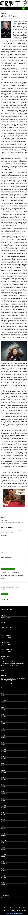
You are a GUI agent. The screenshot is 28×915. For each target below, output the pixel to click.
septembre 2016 (4, 884)
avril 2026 (3, 695)
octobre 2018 (3, 837)
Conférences (3, 615)
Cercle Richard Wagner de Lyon (7, 680)
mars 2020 (3, 802)
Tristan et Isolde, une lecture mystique (9, 668)
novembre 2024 (4, 714)
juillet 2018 (3, 842)
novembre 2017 (4, 858)
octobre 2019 (3, 814)
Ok (7, 913)
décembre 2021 (4, 774)
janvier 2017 (3, 877)
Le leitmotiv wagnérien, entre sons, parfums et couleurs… (13, 663)
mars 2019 (3, 828)
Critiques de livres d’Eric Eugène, (8, 661)
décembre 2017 (4, 856)
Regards (2, 670)
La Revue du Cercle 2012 (6, 644)
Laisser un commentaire (17, 18)
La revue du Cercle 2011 (6, 642)
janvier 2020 (3, 807)
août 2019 (3, 819)
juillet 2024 (3, 723)
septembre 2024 (4, 718)
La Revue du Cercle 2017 (6, 654)
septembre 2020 (4, 793)
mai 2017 (2, 868)
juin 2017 (2, 865)
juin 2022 (2, 763)
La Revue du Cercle (4, 630)
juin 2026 (2, 690)
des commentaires (5, 897)
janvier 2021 (3, 788)
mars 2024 (3, 730)
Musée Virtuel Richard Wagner (7, 683)
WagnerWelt (3, 622)
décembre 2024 (4, 711)
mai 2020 (2, 798)
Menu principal (26, 8)
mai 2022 (2, 765)
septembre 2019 (4, 816)
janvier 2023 (3, 751)
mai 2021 (2, 784)
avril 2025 (3, 704)
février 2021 (3, 786)
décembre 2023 (4, 737)
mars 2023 (3, 746)
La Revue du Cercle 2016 (6, 651)
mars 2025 (3, 707)
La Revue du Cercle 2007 (6, 633)
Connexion (3, 893)
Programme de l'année (5, 617)
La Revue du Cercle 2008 (6, 635)
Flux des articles (5, 895)
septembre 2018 (4, 840)
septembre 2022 (4, 760)
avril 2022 (3, 767)
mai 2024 (2, 725)
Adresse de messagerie (6, 557)
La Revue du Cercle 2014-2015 (7, 649)
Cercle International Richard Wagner (8, 679)
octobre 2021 (3, 779)
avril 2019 (3, 826)
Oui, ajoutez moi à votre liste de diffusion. (11, 572)
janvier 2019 (3, 833)
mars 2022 (3, 770)
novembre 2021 (4, 777)
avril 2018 (3, 847)
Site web (2, 563)
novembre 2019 (4, 812)
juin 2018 (2, 844)
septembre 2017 (4, 863)
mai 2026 (2, 693)
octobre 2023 (3, 739)
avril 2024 (3, 728)
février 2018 (3, 851)
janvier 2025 (3, 709)
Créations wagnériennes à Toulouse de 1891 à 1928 (12, 521)
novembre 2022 (4, 756)
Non (11, 913)
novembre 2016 (4, 879)
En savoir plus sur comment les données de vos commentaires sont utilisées (13, 577)
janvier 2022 (3, 772)
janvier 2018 (3, 854)
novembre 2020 (4, 791)
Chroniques (3, 13)
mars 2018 (3, 849)
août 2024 (3, 721)
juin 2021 (2, 781)
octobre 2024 (3, 716)
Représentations (4, 619)
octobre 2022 (3, 758)
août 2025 (3, 702)
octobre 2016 (3, 882)
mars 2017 (3, 872)
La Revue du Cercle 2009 (6, 637)
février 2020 (3, 805)
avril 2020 (3, 800)
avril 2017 (3, 870)
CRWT (9, 18)
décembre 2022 (4, 753)
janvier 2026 (3, 700)
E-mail (2, 589)
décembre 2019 (4, 809)
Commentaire (4, 535)
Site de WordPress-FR (5, 900)
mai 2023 (2, 742)
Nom (2, 552)
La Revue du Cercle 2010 (6, 640)
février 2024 (3, 732)
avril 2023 (3, 744)
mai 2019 (2, 823)
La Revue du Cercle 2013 (6, 647)
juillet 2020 (3, 795)
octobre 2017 (3, 861)
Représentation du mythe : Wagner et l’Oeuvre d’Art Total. (13, 665)
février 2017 (3, 875)
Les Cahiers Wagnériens (5, 656)
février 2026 (3, 697)
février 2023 (3, 749)
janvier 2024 (3, 735)
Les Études (3, 658)
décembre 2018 (4, 835)
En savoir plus (17, 913)
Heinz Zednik (5, 516)
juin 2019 (2, 821)
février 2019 (3, 830)
